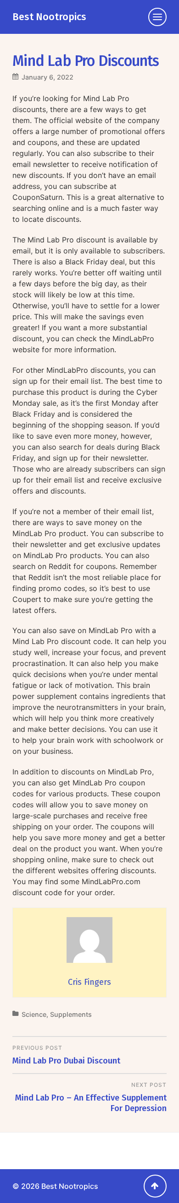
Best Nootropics (49, 17)
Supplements (71, 1014)
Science (34, 1014)
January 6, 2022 (47, 77)
